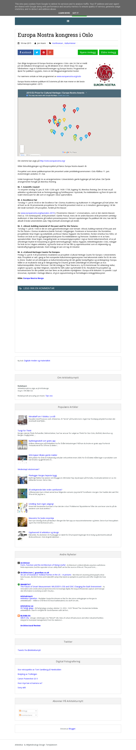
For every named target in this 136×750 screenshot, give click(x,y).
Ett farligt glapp (27, 608)
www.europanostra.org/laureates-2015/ (38, 213)
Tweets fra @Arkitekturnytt (29, 650)
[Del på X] (37, 52)
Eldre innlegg (108, 52)
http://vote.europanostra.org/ (52, 161)
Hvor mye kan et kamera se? (30, 683)
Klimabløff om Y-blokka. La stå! (42, 416)
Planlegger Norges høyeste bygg (43, 475)
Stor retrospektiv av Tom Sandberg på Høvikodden (39, 669)
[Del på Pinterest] (44, 52)
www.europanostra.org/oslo (69, 76)
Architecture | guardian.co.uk (34, 572)
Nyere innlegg (88, 52)
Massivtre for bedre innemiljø (41, 518)
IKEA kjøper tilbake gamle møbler (43, 455)
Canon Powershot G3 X (28, 678)
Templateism (51, 744)
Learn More (64, 13)
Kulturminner (70, 43)
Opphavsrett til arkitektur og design (44, 532)
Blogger (72, 728)
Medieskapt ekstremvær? (28, 469)
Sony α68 (22, 687)
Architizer (25, 563)
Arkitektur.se (26, 606)
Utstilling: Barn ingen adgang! (41, 504)
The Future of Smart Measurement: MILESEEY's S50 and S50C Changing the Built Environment (61, 586)
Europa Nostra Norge (33, 278)
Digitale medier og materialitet (37, 360)
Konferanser (57, 43)
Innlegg (24, 711)
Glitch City (24, 618)
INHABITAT (25, 584)
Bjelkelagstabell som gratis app (42, 441)
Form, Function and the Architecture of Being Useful (43, 565)
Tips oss (49, 395)
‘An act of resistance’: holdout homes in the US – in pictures (46, 574)
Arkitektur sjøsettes (29, 598)
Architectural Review (30, 625)
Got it (76, 13)
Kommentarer (26, 715)
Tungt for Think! (24, 430)
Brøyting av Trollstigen (27, 674)
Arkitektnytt (26, 596)
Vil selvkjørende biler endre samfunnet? (45, 489)
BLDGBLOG (25, 615)
